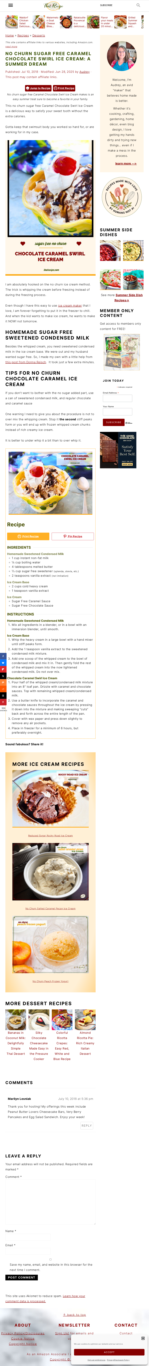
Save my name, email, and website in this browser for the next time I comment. (51, 1267)
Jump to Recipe (40, 88)
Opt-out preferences (96, 1360)
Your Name (108, 406)
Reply (87, 1125)
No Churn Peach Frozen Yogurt (50, 981)
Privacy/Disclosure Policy (118, 1360)
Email (10, 1245)
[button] (143, 1338)
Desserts (38, 35)
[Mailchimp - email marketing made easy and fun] (128, 425)
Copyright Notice (23, 1344)
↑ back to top (74, 1315)
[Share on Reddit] (3, 689)
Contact (126, 1333)
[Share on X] (3, 676)
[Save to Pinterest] (3, 702)
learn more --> (126, 163)
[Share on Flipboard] (3, 669)
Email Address (111, 392)
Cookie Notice (23, 1338)
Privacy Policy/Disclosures (23, 1333)
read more (11, 46)
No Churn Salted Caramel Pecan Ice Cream (50, 908)
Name (10, 1231)
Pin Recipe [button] (74, 536)
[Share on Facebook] (3, 656)
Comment (13, 1177)
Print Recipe (65, 88)
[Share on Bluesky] (3, 663)
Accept (109, 1352)
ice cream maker (70, 305)
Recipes (23, 35)
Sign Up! (62, 1333)
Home (9, 35)
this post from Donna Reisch (25, 362)
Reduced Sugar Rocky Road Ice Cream (50, 835)
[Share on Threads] (3, 695)
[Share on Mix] (3, 682)
